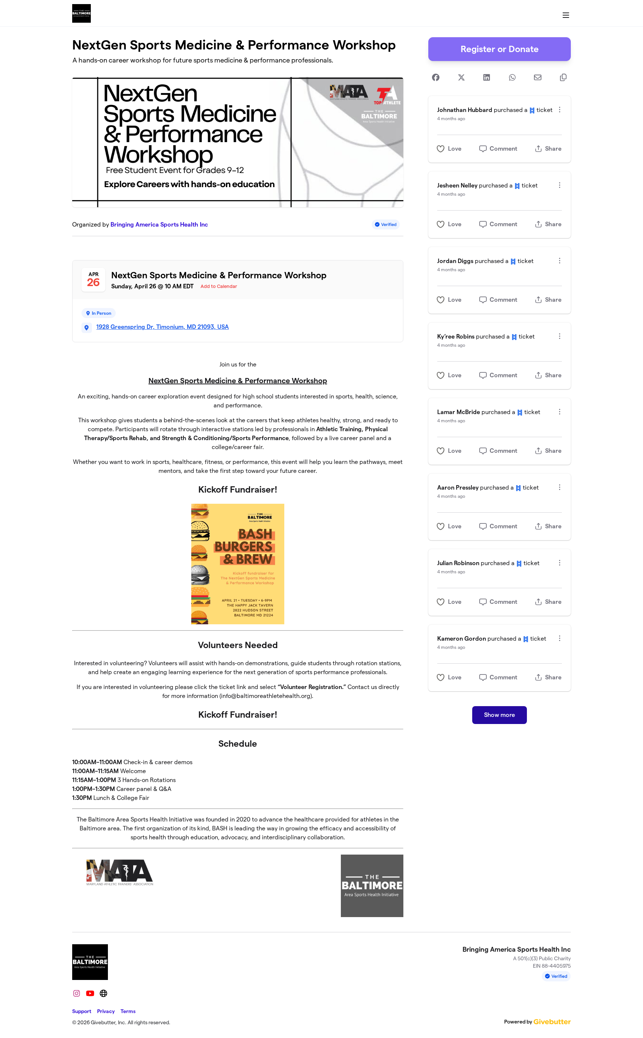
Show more (499, 715)
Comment (503, 148)
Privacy (106, 1011)
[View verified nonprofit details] (385, 224)
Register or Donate (500, 49)
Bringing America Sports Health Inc (159, 224)
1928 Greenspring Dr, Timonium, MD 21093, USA (162, 327)
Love (454, 148)
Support (81, 1011)
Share (553, 148)
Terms (128, 1011)
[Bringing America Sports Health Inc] (81, 13)
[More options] (559, 109)
